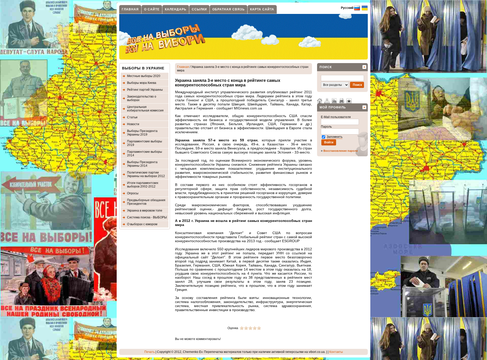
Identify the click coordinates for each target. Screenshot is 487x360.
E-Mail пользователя (336, 117)
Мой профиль (333, 107)
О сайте (152, 9)
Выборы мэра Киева (141, 83)
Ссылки (199, 9)
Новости (133, 124)
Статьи (132, 117)
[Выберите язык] (364, 8)
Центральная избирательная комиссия (145, 108)
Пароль (327, 126)
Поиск (326, 67)
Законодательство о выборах (141, 98)
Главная (130, 9)
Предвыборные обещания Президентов (146, 201)
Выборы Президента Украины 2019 (142, 132)
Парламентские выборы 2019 (144, 143)
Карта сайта (262, 9)
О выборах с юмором (142, 224)
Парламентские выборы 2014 (144, 153)
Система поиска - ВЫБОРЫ (147, 217)
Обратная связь (228, 9)
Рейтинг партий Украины (145, 89)
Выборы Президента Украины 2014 (142, 163)
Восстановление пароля (340, 150)
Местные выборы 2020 (143, 76)
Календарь (175, 9)
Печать (149, 352)
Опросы (132, 193)
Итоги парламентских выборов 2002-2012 (142, 184)
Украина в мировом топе (144, 210)
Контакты (336, 352)
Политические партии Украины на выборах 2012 (146, 174)
